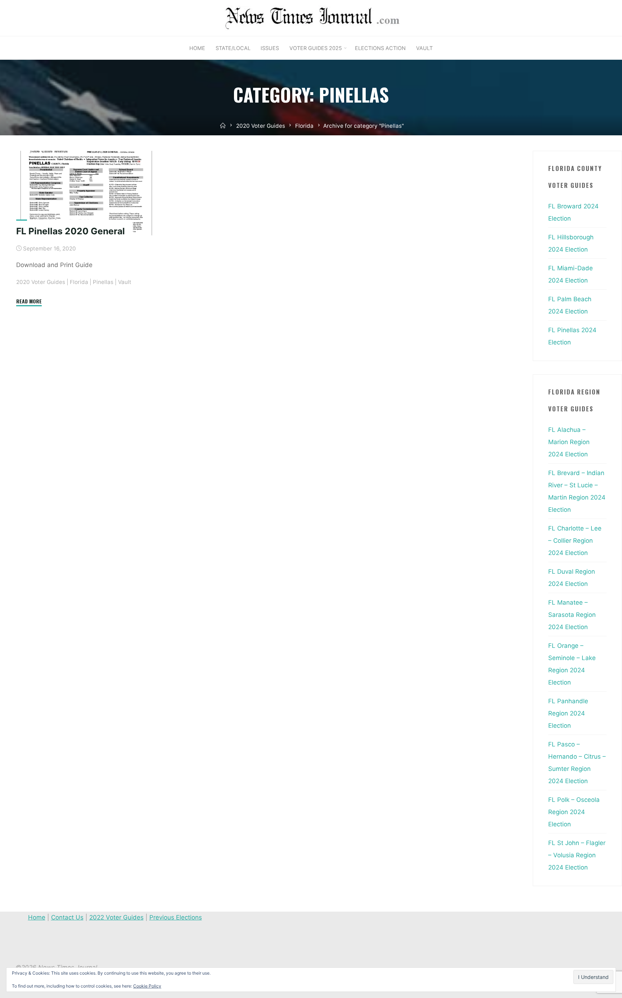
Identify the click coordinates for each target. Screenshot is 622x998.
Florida (304, 125)
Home (36, 917)
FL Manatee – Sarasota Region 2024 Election (572, 615)
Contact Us (67, 917)
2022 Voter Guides (116, 917)
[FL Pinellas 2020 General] (86, 193)
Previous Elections (175, 917)
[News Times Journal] (311, 17)
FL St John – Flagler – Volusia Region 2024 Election (576, 855)
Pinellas (103, 282)
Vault (124, 282)
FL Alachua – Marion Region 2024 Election (569, 442)
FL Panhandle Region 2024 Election (568, 713)
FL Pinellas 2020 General (70, 231)
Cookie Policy (147, 986)
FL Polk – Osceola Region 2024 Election (574, 812)
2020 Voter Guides (260, 125)
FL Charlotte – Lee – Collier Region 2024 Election (574, 540)
